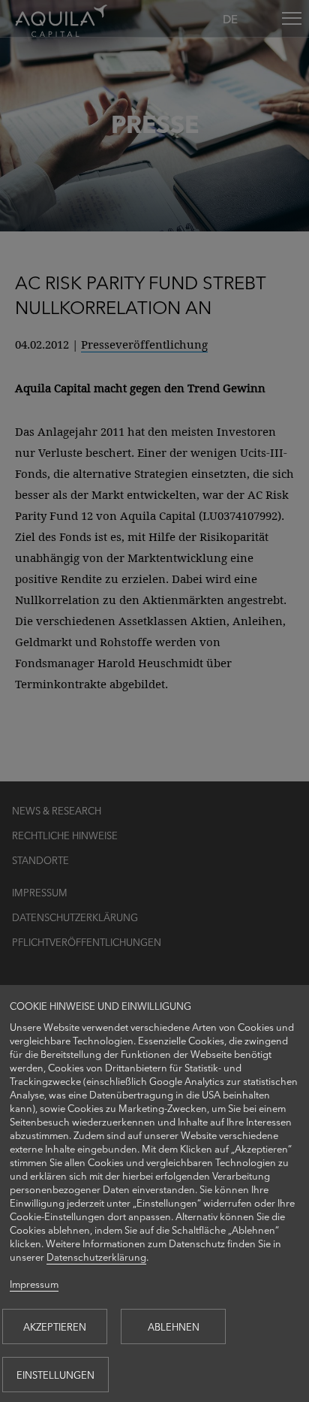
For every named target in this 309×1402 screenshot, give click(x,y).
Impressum (34, 1284)
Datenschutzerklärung (96, 1256)
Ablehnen (174, 1326)
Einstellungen (55, 1374)
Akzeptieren (54, 1326)
